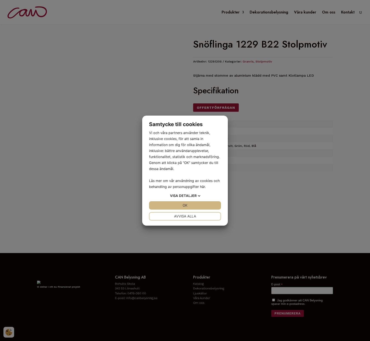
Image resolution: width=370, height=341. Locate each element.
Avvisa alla (185, 216)
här (202, 187)
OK (185, 205)
